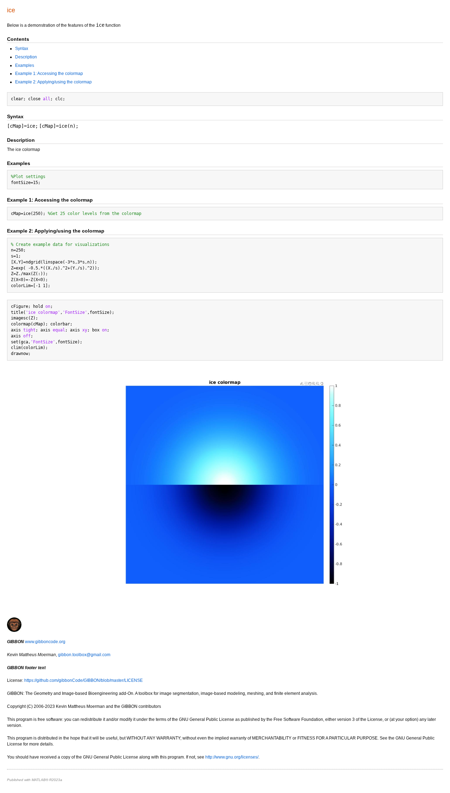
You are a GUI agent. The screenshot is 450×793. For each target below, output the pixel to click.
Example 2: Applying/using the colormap (53, 82)
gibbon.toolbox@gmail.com (84, 654)
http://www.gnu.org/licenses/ (231, 757)
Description (26, 57)
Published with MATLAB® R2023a (34, 780)
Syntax (21, 48)
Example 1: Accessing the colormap (49, 73)
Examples (24, 65)
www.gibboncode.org (45, 641)
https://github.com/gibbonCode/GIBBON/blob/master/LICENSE (83, 680)
